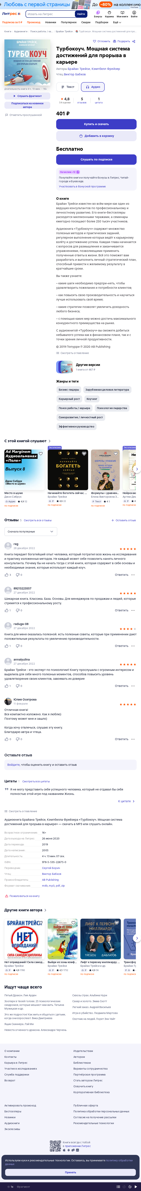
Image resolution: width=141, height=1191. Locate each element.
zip (63, 885)
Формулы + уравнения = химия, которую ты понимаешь (105, 493)
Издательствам (83, 1051)
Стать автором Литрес (87, 1080)
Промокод (33, 22)
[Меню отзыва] (133, 575)
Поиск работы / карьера (74, 408)
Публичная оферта (85, 1105)
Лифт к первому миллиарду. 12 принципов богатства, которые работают (100, 962)
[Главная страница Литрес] (11, 14)
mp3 (52, 885)
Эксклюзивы (12, 1129)
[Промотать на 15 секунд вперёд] (130, 1187)
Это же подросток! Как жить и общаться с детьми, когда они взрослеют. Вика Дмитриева (35, 1016)
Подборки (101, 22)
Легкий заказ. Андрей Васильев (91, 1007)
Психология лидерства (112, 408)
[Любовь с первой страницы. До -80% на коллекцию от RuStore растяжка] (70, 4)
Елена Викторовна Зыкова (105, 496)
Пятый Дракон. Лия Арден (20, 995)
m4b (45, 885)
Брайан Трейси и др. (93, 966)
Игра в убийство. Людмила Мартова (95, 1013)
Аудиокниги (12, 1123)
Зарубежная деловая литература (107, 389)
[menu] (30, 531)
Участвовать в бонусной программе (82, 186)
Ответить (121, 575)
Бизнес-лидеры (69, 389)
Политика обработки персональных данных (101, 1111)
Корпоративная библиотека (91, 1092)
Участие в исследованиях (20, 1068)
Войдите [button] (13, 765)
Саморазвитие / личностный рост (81, 417)
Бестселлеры (12, 1111)
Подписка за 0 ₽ (12, 22)
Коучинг (92, 399)
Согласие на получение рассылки (94, 1117)
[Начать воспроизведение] (136, 1187)
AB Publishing (50, 879)
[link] (65, 544)
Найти (81, 14)
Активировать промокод (20, 1105)
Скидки (86, 22)
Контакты (10, 1057)
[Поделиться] (134, 41)
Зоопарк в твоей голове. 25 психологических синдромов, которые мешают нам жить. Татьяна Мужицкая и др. (34, 1005)
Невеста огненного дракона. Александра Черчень (35, 1030)
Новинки (50, 22)
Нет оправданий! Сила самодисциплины (24, 962)
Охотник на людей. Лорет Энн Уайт (93, 1019)
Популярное (69, 22)
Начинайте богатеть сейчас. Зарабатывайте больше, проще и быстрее (68, 493)
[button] (65, 100)
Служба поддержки (16, 1074)
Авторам (79, 1057)
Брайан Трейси (57, 496)
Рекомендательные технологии (93, 1123)
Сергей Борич (51, 868)
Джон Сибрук (12, 496)
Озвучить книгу (83, 1086)
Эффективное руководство (76, 426)
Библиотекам (82, 1062)
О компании (12, 1051)
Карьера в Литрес (15, 1062)
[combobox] (50, 14)
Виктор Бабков (51, 874)
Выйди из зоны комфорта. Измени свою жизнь (62, 962)
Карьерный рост (69, 399)
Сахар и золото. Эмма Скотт (89, 1001)
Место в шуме (13, 493)
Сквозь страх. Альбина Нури (89, 995)
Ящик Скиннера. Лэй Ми (19, 1024)
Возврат (9, 1080)
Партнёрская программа (89, 1074)
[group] (70, 546)
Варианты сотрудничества (90, 1068)
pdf (58, 885)
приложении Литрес (78, 1146)
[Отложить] (40, 453)
